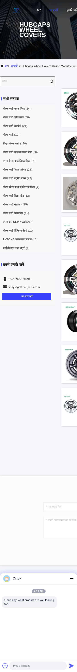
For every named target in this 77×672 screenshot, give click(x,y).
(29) (17, 178)
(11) (18, 230)
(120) (15, 143)
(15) (15, 204)
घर (39, 10)
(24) (17, 108)
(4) (21, 187)
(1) (16, 248)
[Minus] (71, 578)
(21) (15, 126)
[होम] (16, 9)
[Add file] (5, 665)
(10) (20, 239)
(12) (11, 134)
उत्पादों (54, 10)
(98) (20, 152)
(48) (16, 117)
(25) (17, 169)
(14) (19, 160)
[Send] (71, 665)
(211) (18, 221)
